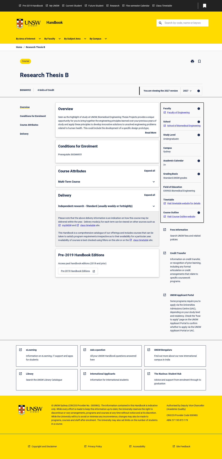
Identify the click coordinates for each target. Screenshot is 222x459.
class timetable (87, 225)
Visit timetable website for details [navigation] (183, 203)
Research (114, 5)
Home (19, 47)
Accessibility (139, 446)
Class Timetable (164, 5)
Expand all (149, 170)
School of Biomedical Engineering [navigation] (184, 125)
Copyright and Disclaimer (44, 446)
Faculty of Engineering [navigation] (178, 112)
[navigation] (78, 271)
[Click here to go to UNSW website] (28, 24)
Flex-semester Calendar (138, 5)
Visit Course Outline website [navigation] (181, 216)
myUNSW (67, 225)
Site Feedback (183, 446)
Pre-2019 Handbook (33, 5)
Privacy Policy (95, 446)
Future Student (96, 5)
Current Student (74, 5)
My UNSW (54, 5)
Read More (150, 133)
